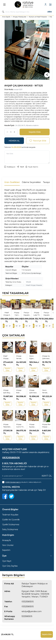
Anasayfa (6, 540)
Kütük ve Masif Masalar (38, 17)
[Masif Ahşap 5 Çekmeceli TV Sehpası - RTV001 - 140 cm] (7, 304)
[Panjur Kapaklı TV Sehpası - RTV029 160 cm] (27, 304)
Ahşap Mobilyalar (20, 17)
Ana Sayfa (6, 17)
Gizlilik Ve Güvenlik (11, 519)
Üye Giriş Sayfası (10, 566)
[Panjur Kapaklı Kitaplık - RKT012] (47, 304)
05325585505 (28, 601)
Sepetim (6, 550)
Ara (49, 11)
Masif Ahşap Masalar (34, 285)
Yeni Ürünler (8, 545)
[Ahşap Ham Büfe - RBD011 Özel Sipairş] (17, 304)
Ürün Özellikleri (12, 182)
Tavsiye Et (48, 182)
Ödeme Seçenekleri (31, 182)
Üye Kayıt (6, 561)
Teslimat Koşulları (10, 514)
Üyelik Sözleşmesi (10, 524)
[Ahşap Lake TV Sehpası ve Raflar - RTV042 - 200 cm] (37, 304)
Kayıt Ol (47, 476)
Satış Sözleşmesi (10, 529)
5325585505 (27, 616)
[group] (27, 50)
